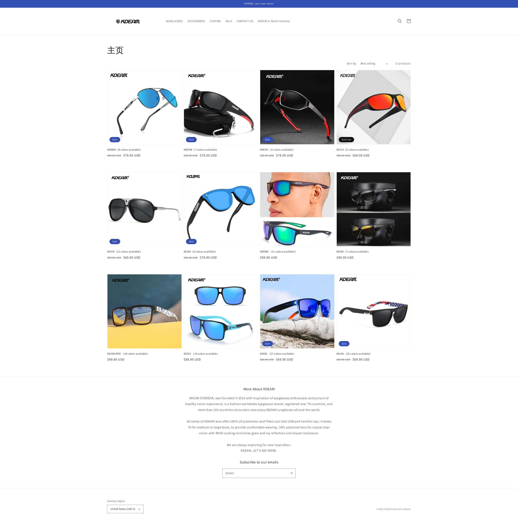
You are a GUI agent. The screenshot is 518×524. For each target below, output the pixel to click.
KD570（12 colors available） (124, 251)
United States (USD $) (122, 509)
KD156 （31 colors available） (354, 353)
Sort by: (352, 63)
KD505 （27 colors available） (278, 353)
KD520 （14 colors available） (202, 353)
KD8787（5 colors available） (277, 149)
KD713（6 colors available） (353, 149)
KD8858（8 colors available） (124, 149)
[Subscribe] (291, 473)
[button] (399, 21)
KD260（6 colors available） (201, 251)
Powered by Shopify (401, 509)
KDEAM (387, 509)
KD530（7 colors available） (353, 251)
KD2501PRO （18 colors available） (128, 353)
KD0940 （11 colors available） (278, 251)
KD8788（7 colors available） (201, 149)
